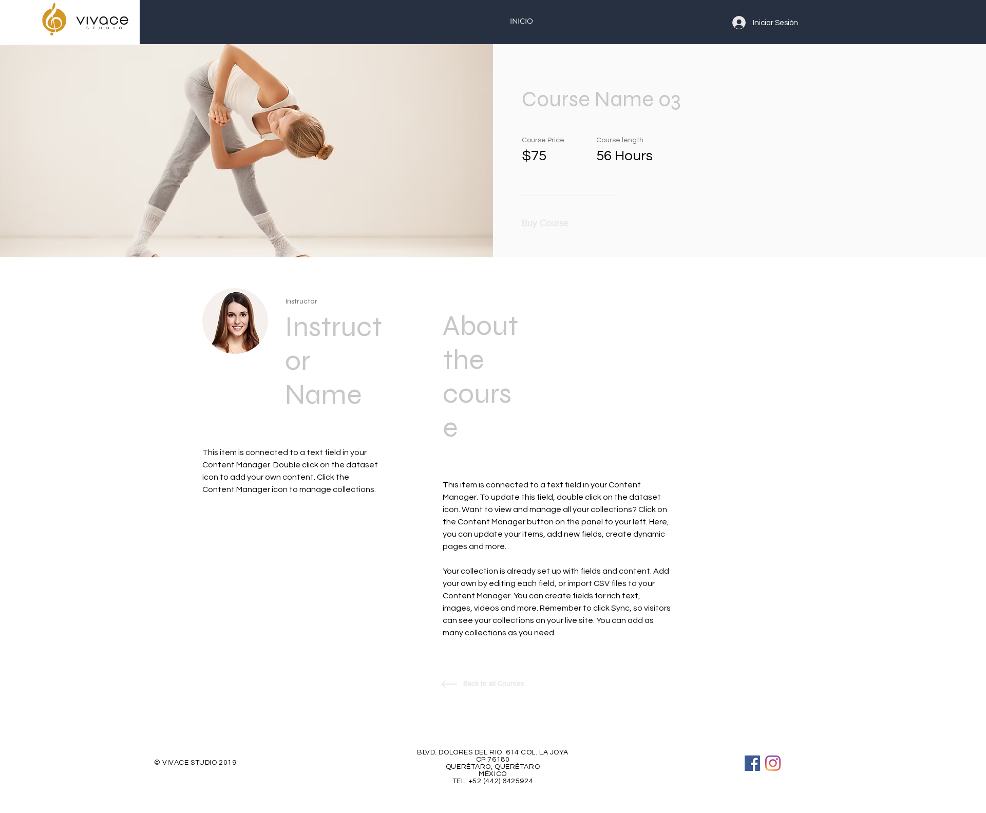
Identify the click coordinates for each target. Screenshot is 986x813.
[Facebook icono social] (752, 763)
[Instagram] (773, 763)
